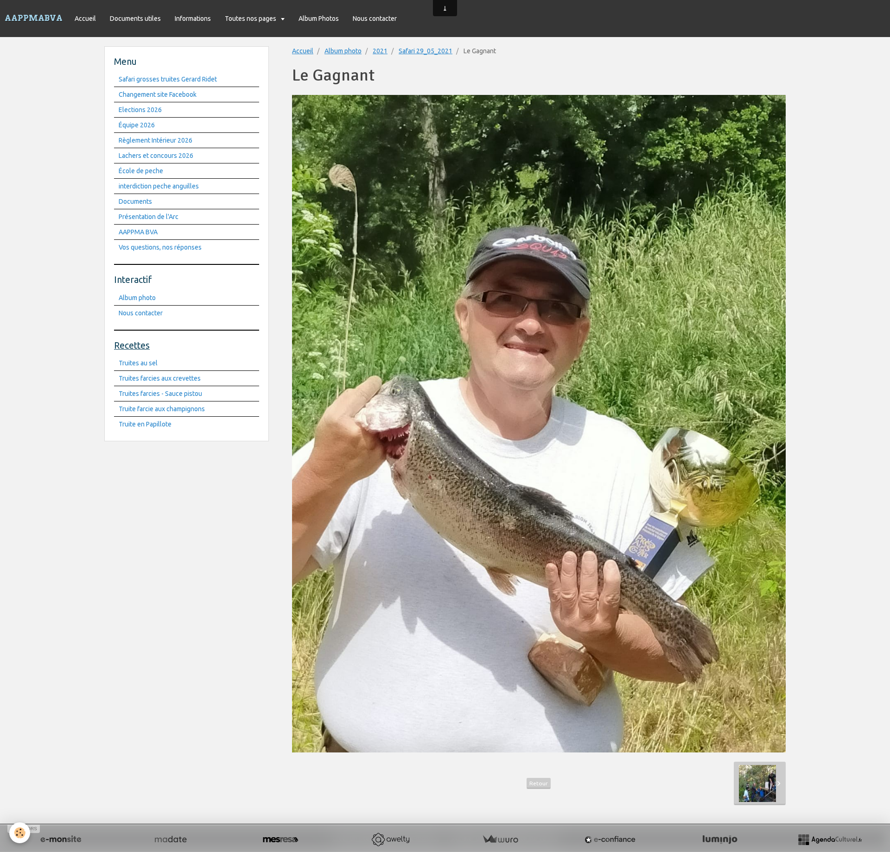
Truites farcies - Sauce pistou (160, 393)
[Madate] (170, 839)
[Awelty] (390, 839)
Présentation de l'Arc (148, 216)
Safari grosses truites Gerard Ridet (168, 79)
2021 (380, 51)
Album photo (343, 51)
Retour (538, 783)
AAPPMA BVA (138, 232)
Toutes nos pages (251, 18)
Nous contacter (375, 18)
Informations (193, 18)
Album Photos (319, 18)
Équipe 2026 (137, 125)
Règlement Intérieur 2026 (155, 140)
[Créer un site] (60, 839)
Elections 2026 (140, 109)
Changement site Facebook (158, 94)
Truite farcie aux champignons (162, 409)
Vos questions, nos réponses (160, 247)
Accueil (85, 18)
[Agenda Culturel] (830, 839)
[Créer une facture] (500, 839)
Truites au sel (138, 363)
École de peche (141, 171)
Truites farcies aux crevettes (160, 378)
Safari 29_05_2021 (425, 51)
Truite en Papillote (145, 424)
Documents (135, 201)
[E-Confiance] (610, 839)
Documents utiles (135, 18)
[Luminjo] (720, 839)
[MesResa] (280, 839)
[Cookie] (19, 832)
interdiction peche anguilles (159, 186)
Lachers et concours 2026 (156, 155)
